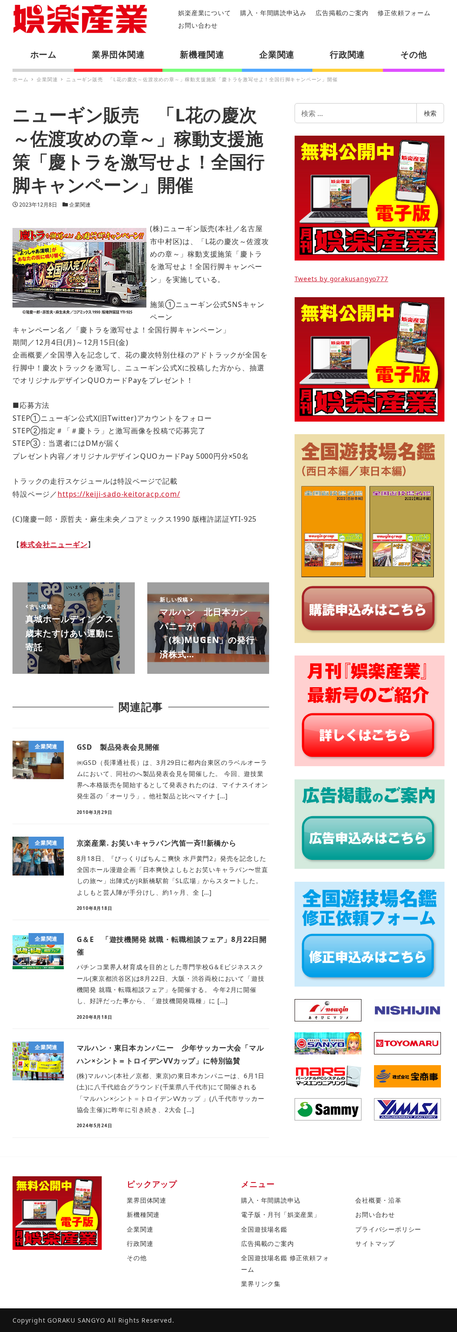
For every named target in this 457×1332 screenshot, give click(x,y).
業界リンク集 (261, 1283)
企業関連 (80, 204)
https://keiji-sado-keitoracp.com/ (119, 494)
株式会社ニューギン (53, 544)
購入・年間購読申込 (270, 1200)
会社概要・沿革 (378, 1200)
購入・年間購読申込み (273, 12)
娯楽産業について (204, 12)
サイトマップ (375, 1243)
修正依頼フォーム (404, 12)
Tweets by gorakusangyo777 (341, 278)
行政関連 (140, 1243)
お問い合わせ (198, 25)
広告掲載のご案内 (342, 12)
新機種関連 (143, 1214)
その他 (136, 1257)
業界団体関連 (146, 1200)
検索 (430, 113)
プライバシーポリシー (388, 1229)
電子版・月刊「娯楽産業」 (280, 1214)
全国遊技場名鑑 (264, 1229)
